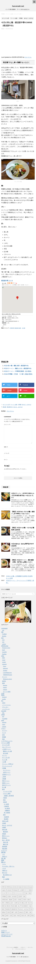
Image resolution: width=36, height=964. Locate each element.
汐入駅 (23, 328)
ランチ (4, 732)
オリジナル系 (6, 404)
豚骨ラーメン (6, 836)
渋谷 (31, 909)
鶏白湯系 (4, 848)
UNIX (3, 714)
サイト (6, 459)
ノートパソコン (6, 705)
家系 (3, 789)
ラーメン (9, 893)
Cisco (4, 666)
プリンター (5, 707)
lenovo (25, 887)
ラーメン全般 (13, 404)
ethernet (5, 668)
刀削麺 (4, 778)
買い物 (3, 858)
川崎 (7, 906)
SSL (3, 713)
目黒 (8, 912)
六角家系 (6, 806)
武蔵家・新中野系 (9, 795)
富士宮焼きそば (7, 875)
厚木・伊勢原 (5, 902)
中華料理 (12, 328)
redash (4, 726)
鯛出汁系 (5, 844)
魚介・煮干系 (6, 840)
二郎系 (4, 776)
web (2, 720)
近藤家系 (7, 810)
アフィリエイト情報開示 (12, 947)
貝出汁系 (5, 842)
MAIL (3, 695)
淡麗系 (4, 827)
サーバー (4, 677)
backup (5, 685)
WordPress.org (6, 936)
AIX (3, 716)
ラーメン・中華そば (7, 764)
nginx (3, 724)
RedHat (4, 654)
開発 (2, 860)
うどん (4, 864)
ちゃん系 (4, 759)
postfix (4, 699)
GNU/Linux (4, 646)
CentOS (4, 652)
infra (2, 656)
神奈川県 (4, 829)
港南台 (4, 912)
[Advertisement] (18, 43)
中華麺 (19, 404)
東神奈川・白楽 (27, 906)
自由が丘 (21, 912)
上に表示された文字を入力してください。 (15, 469)
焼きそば (4, 872)
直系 (4, 814)
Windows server (7, 679)
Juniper (5, 670)
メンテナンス (6, 709)
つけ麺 (4, 762)
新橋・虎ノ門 (18, 906)
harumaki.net (18, 6)
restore (5, 689)
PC (2, 701)
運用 (3, 683)
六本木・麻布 (26, 899)
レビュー (4, 850)
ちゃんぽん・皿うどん (8, 866)
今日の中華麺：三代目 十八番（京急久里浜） (18, 374)
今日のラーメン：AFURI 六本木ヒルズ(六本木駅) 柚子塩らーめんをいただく (22, 495)
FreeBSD (4, 718)
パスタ (4, 868)
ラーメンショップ (7, 766)
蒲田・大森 (28, 912)
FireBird (4, 634)
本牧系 (5, 802)
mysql (30, 887)
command (4, 628)
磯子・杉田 (14, 912)
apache (4, 722)
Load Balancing (7, 672)
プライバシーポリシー (20, 949)
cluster (4, 662)
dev (2, 638)
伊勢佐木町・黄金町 (7, 899)
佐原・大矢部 (17, 899)
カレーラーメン (6, 747)
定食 (3, 735)
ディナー (4, 730)
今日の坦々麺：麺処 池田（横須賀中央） (16, 365)
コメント (7, 424)
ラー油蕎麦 (6, 879)
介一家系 (6, 804)
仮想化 (4, 681)
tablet (3, 703)
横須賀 (4, 407)
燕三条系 (5, 753)
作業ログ (4, 856)
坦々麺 (4, 787)
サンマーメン (6, 770)
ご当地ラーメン (6, 749)
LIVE (2, 693)
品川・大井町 (14, 902)
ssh (3, 630)
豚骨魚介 (4, 838)
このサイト (23, 947)
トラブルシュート (6, 741)
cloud (3, 660)
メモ (3, 854)
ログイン (4, 930)
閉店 (32, 915)
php (3, 642)
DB (2, 632)
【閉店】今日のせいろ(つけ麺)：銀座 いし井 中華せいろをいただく (23, 512)
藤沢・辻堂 (9, 915)
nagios (5, 687)
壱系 (4, 800)
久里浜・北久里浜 (12, 896)
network (4, 664)
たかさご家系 (6, 793)
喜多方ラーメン (6, 785)
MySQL (4, 636)
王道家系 (6, 817)
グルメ (3, 728)
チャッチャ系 (6, 757)
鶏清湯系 (4, 846)
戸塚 (11, 906)
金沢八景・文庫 (25, 915)
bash (3, 650)
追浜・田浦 (17, 915)
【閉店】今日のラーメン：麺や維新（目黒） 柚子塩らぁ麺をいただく (22, 561)
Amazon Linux (6, 647)
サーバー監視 (6, 691)
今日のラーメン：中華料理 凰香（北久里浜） (18, 371)
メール (6, 453)
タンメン (4, 755)
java (3, 640)
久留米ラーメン (6, 774)
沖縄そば (4, 870)
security (3, 711)
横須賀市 (5, 831)
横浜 (3, 909)
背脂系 (4, 834)
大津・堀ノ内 (28, 902)
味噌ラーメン (6, 783)
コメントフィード (6, 934)
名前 (6, 447)
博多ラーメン (6, 781)
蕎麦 (3, 877)
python (4, 644)
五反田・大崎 (21, 896)
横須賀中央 (10, 407)
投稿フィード (5, 932)
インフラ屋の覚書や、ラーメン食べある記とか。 (18, 956)
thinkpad (15, 890)
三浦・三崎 (28, 893)
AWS (3, 658)
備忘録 (3, 852)
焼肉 (3, 739)
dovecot (4, 697)
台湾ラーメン (6, 772)
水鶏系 (4, 823)
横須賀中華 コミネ (7, 280)
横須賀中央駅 (18, 328)
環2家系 (6, 819)
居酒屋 (4, 737)
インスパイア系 (7, 791)
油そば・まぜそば (26, 404)
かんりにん (28, 57)
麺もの (3, 862)
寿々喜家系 (7, 812)
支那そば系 (5, 821)
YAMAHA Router (7, 674)
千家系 (5, 798)
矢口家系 (7, 808)
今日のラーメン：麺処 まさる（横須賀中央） (18, 368)
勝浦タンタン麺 (7, 751)
